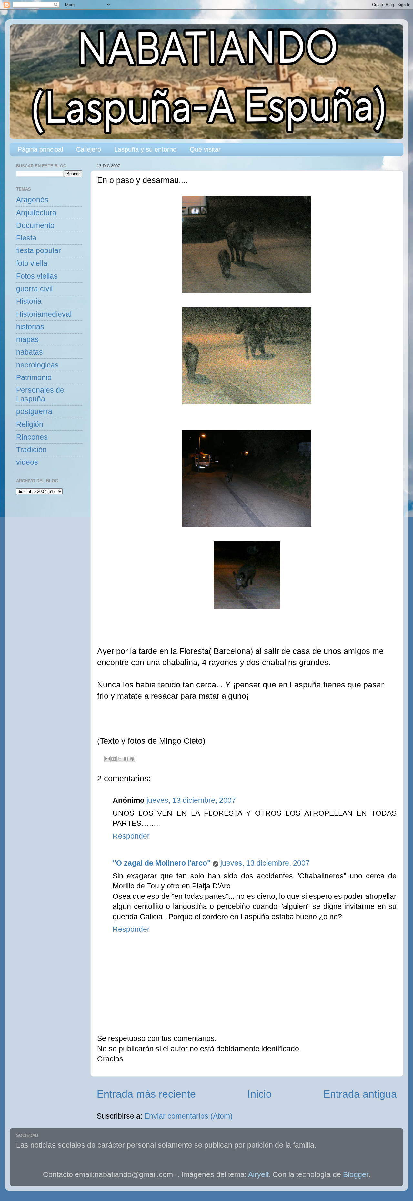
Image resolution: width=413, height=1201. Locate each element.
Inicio (259, 1094)
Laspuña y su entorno (145, 149)
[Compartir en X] (119, 759)
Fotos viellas (37, 276)
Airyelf (258, 1175)
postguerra (34, 412)
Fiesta (26, 238)
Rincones (32, 437)
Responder (131, 836)
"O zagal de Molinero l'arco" (162, 863)
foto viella (31, 264)
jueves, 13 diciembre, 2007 (191, 800)
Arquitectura (36, 213)
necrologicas (37, 365)
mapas (27, 339)
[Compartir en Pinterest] (132, 759)
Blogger (355, 1175)
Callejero (88, 149)
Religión (29, 424)
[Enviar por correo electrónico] (107, 759)
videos (27, 462)
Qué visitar (205, 149)
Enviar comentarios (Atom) (188, 1116)
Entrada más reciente (146, 1094)
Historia (29, 301)
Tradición (31, 450)
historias (30, 327)
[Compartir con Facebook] (126, 759)
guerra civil (34, 289)
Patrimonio (34, 378)
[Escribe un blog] (113, 759)
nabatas (29, 352)
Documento (35, 225)
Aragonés (32, 200)
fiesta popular (38, 251)
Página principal (40, 149)
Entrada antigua (360, 1094)
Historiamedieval (44, 314)
